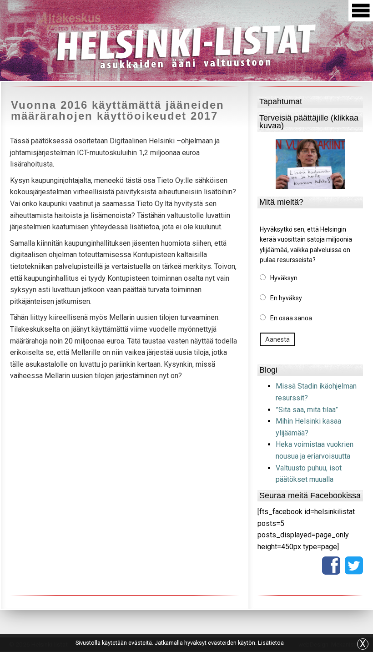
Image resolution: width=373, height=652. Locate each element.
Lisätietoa (271, 642)
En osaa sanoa (291, 318)
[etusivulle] (186, 45)
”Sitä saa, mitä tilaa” (307, 409)
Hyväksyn (283, 278)
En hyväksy (286, 298)
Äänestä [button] (277, 339)
